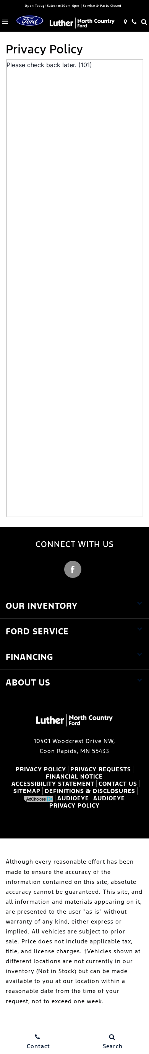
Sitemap (26, 791)
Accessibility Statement (52, 783)
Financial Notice (74, 776)
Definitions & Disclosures (90, 791)
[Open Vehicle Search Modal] (144, 21)
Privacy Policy (41, 769)
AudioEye (73, 798)
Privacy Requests (100, 769)
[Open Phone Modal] (134, 21)
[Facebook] (72, 569)
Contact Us (118, 783)
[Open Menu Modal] (5, 21)
